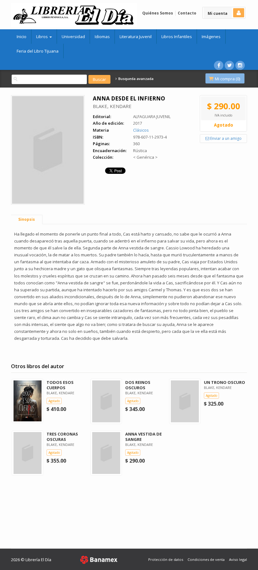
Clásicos (141, 130)
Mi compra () (227, 79)
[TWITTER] (229, 65)
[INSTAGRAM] (240, 65)
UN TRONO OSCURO (224, 382)
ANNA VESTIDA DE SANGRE (143, 436)
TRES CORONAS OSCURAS (62, 436)
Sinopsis (26, 219)
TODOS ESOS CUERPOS (60, 384)
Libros (42, 36)
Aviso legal (238, 559)
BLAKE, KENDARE (112, 106)
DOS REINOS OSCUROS (137, 384)
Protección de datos (165, 559)
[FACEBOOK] (218, 65)
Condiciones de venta (206, 559)
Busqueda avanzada (135, 79)
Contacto (187, 13)
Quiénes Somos (157, 13)
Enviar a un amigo (225, 138)
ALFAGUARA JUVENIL (152, 116)
